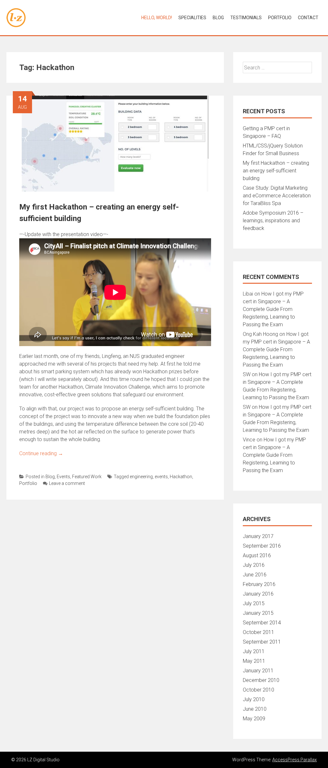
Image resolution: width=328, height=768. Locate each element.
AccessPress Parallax (294, 759)
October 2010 (258, 690)
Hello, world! (156, 17)
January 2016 (258, 594)
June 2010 (254, 709)
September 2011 (262, 642)
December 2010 (261, 680)
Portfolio (28, 483)
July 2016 (254, 565)
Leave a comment (67, 483)
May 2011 (254, 661)
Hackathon (181, 476)
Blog (218, 17)
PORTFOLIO (279, 17)
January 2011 (258, 671)
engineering (141, 476)
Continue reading (41, 453)
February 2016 (259, 584)
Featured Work (87, 476)
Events (63, 476)
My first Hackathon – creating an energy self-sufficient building (276, 170)
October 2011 (258, 632)
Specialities (192, 17)
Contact (308, 17)
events (161, 476)
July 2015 (254, 603)
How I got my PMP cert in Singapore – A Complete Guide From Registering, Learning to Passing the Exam (273, 309)
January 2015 (258, 613)
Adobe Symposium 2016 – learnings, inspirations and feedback (273, 220)
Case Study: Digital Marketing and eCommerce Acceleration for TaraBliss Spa (277, 195)
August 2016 (257, 555)
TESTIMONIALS (246, 17)
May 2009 (254, 719)
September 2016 (262, 546)
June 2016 (254, 575)
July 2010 (254, 699)
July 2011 (254, 651)
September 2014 (262, 623)
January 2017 (258, 536)
